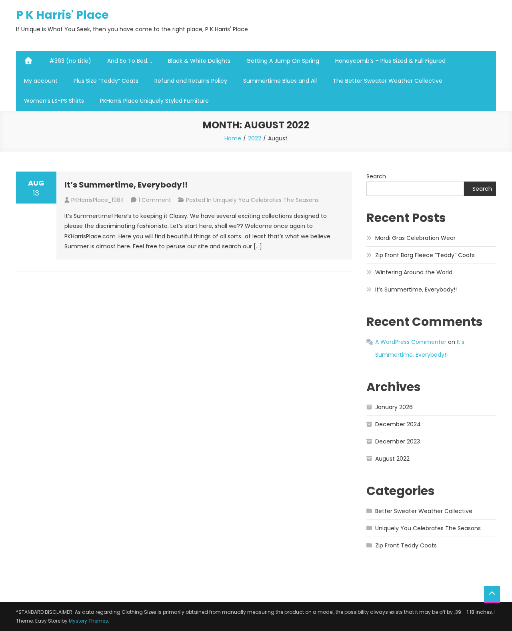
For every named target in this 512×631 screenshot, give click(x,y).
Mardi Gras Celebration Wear (415, 238)
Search (376, 176)
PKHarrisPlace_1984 (97, 200)
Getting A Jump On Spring (282, 61)
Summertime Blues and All (280, 81)
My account (41, 81)
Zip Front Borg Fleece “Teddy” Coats (425, 255)
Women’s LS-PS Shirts (54, 101)
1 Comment (154, 200)
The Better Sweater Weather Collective (387, 81)
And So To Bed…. (129, 61)
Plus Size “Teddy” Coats (106, 81)
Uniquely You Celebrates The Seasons (266, 200)
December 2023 (397, 441)
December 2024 (398, 424)
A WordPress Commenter (410, 342)
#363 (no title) (70, 61)
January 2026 (394, 407)
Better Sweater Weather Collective (423, 511)
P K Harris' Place (62, 15)
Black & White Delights (199, 61)
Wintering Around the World (413, 272)
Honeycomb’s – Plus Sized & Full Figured (390, 61)
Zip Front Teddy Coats (406, 545)
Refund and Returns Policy (190, 81)
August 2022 (392, 459)
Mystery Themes (88, 620)
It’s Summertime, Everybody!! (126, 184)
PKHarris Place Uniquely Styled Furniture (154, 101)
